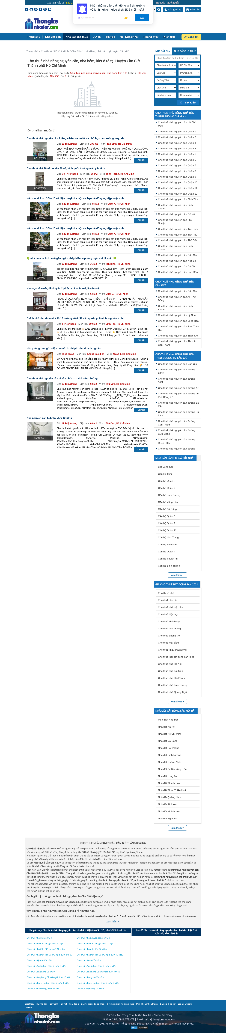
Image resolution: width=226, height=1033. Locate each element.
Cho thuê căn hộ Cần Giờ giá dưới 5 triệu (96, 965)
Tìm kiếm (190, 102)
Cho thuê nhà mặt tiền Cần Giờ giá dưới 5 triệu (49, 954)
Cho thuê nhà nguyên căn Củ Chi (176, 266)
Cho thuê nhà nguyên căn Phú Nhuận (175, 221)
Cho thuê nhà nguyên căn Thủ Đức (177, 240)
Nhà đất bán (53, 36)
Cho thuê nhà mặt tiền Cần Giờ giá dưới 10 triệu (100, 954)
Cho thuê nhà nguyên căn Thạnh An (178, 335)
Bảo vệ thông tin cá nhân (93, 1004)
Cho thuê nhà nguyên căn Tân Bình (178, 229)
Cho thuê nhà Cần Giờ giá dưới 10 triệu (46, 949)
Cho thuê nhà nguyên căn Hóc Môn (178, 272)
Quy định (54, 1004)
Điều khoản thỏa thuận (147, 1004)
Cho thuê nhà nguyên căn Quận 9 (177, 176)
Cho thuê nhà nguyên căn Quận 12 (177, 193)
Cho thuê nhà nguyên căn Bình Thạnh (175, 207)
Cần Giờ (76, 51)
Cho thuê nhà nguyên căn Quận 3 (177, 142)
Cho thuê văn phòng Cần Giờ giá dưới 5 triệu (98, 971)
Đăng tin (192, 36)
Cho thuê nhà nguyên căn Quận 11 (177, 188)
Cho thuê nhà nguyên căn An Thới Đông (177, 298)
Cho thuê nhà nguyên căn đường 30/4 (176, 380)
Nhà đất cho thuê (77, 36)
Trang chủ (33, 36)
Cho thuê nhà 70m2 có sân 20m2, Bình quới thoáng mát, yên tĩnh (66, 168)
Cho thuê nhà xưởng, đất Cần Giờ (43, 988)
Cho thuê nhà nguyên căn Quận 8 (177, 171)
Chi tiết (141, 160)
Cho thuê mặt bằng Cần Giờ (90, 988)
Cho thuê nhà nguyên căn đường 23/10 (176, 371)
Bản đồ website (185, 1004)
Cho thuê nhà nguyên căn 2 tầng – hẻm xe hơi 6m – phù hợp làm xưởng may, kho (76, 138)
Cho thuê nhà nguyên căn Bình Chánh (175, 248)
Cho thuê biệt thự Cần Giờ (39, 960)
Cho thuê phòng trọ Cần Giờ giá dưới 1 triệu (48, 982)
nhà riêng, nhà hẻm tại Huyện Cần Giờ (106, 51)
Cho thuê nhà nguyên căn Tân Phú (177, 234)
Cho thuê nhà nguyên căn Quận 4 (177, 148)
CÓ (142, 17)
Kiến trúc (169, 36)
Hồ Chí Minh (61, 51)
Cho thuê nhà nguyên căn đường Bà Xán (178, 404)
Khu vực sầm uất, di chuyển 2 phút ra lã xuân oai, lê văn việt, (63, 288)
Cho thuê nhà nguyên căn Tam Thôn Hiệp (178, 328)
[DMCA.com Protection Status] (139, 1028)
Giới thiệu (29, 1004)
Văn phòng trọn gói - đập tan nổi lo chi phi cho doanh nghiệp (64, 348)
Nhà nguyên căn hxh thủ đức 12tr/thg (49, 417)
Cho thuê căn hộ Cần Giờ (89, 960)
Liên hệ (28, 1007)
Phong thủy (151, 36)
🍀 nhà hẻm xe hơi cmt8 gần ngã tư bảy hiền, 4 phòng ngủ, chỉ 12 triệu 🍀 (71, 258)
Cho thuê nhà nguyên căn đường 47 (178, 387)
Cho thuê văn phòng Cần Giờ (41, 971)
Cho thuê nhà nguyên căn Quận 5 (177, 154)
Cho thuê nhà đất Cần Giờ (39, 937)
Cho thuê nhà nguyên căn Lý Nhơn (177, 315)
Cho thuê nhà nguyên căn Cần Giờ (177, 255)
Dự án (97, 36)
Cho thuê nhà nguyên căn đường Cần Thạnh (176, 423)
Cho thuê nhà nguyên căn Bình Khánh (175, 308)
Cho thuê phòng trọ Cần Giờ (90, 977)
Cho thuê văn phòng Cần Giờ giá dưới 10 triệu (49, 977)
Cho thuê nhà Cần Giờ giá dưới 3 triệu (45, 943)
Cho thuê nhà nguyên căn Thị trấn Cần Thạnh (177, 343)
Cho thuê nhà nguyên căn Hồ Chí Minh (176, 124)
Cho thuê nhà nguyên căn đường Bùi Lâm (178, 413)
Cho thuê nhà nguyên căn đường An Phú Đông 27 (178, 395)
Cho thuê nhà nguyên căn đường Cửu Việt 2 (176, 432)
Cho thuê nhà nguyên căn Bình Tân (178, 199)
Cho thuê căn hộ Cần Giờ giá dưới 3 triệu (46, 965)
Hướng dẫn (42, 1004)
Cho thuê (46, 51)
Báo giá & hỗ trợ (168, 1004)
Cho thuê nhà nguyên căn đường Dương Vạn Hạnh (176, 450)
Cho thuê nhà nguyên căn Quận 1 (177, 131)
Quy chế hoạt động (70, 1004)
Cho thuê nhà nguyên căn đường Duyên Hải (176, 441)
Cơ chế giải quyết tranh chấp (120, 1004)
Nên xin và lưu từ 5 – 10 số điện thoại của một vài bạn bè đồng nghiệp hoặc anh (75, 198)
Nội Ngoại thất (129, 36)
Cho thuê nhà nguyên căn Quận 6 (177, 159)
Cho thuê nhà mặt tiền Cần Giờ (92, 949)
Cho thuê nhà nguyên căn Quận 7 (177, 165)
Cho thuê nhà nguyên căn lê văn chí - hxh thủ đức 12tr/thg (62, 378)
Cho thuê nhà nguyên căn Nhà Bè (177, 260)
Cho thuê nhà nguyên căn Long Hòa (178, 320)
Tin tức (110, 36)
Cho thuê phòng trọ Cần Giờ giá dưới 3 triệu (98, 982)
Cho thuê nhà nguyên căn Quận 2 (177, 137)
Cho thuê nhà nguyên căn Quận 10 (177, 182)
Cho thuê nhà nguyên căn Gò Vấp (177, 214)
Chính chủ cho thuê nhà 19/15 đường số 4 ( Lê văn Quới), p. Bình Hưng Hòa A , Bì (75, 318)
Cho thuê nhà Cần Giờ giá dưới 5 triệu (95, 943)
